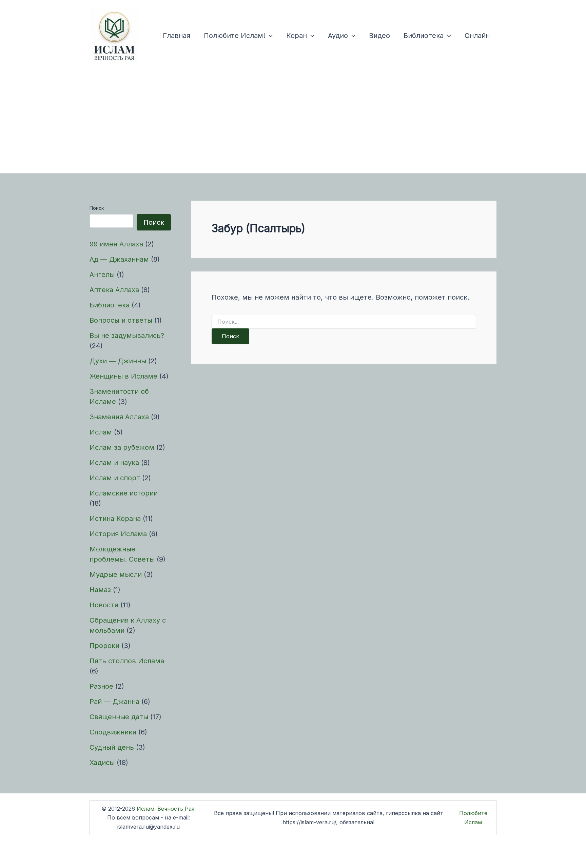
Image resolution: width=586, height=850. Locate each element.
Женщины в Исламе (123, 376)
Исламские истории (124, 493)
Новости (104, 605)
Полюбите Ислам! (234, 36)
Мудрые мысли (116, 574)
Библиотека (424, 36)
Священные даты (119, 717)
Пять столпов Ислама (127, 661)
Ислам (101, 432)
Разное (101, 686)
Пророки (104, 646)
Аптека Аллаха (114, 290)
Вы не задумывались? (127, 335)
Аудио (338, 36)
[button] (269, 35)
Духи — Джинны (118, 361)
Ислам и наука (114, 463)
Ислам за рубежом (122, 447)
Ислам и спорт (115, 478)
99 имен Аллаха (116, 244)
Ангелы (102, 274)
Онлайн (477, 36)
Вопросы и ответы (121, 320)
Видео (379, 36)
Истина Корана (115, 518)
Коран (296, 36)
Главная (176, 36)
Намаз (100, 590)
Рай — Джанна (114, 701)
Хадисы (102, 762)
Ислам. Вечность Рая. (166, 808)
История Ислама (118, 534)
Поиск (97, 208)
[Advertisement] (293, 122)
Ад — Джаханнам (119, 259)
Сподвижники (113, 732)
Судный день (112, 747)
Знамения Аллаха (119, 417)
